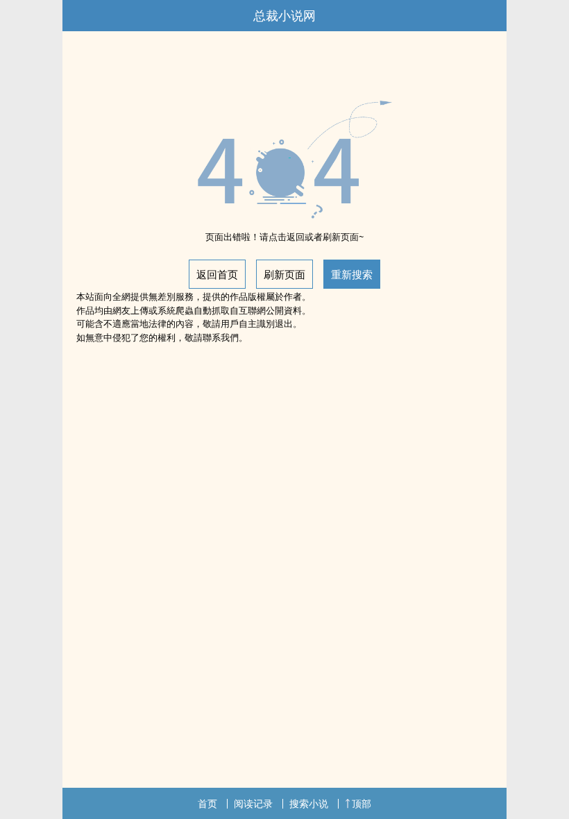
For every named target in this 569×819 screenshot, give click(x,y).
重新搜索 (352, 274)
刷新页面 (284, 274)
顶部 (361, 803)
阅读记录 (253, 803)
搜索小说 (308, 803)
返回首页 (217, 274)
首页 (207, 803)
